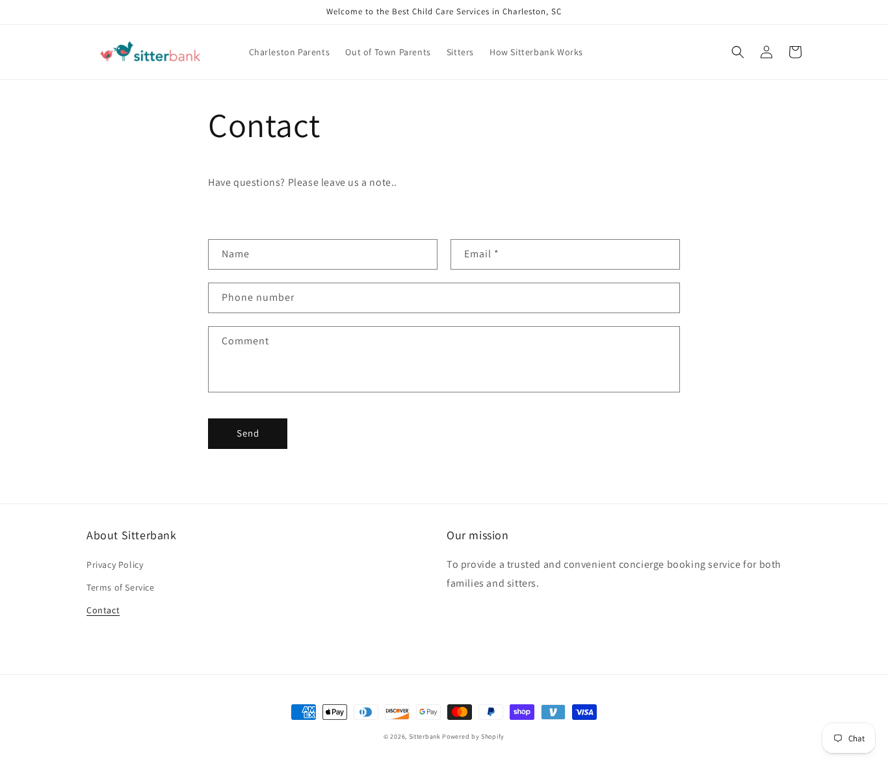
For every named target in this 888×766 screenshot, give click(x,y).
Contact (103, 610)
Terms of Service (120, 587)
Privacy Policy (114, 564)
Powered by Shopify (473, 736)
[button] (738, 52)
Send (248, 433)
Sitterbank (425, 736)
